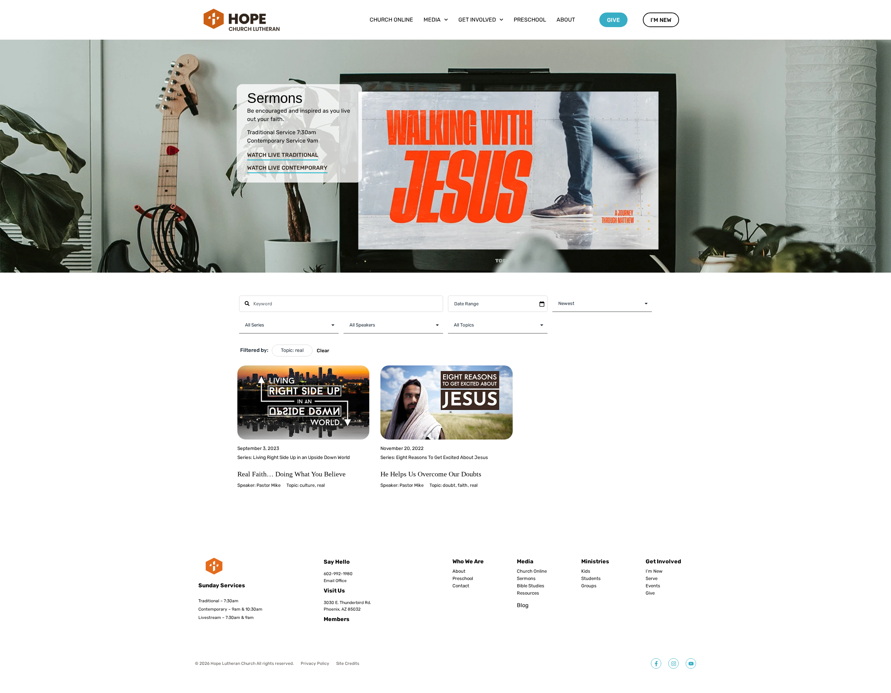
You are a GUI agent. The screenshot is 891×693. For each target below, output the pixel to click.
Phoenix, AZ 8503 (341, 609)
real (321, 485)
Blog (523, 605)
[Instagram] (673, 663)
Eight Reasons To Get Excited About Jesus (442, 457)
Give (650, 593)
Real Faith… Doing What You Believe (291, 474)
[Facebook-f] (656, 663)
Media (525, 561)
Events (653, 585)
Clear (323, 351)
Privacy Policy (315, 663)
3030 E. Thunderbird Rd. (347, 602)
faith (462, 485)
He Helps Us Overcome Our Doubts (430, 474)
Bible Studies (530, 585)
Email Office (335, 580)
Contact (460, 585)
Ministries (595, 561)
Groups (589, 585)
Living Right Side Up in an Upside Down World (301, 457)
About (566, 20)
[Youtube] (691, 663)
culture (307, 485)
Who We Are (468, 561)
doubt (449, 485)
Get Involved (663, 561)
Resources (528, 593)
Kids (585, 571)
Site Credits (347, 663)
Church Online (391, 20)
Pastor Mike (269, 485)
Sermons (526, 578)
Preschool (530, 20)
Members (336, 619)
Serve (651, 578)
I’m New (654, 571)
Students (591, 578)
